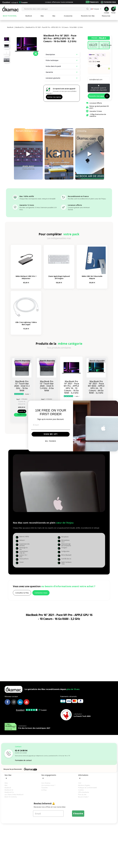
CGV (79, 783)
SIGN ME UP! (51, 434)
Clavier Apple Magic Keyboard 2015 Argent (59, 277)
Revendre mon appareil (97, 96)
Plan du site (82, 794)
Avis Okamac (45, 783)
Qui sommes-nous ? (48, 785)
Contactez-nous (110, 2)
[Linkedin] (20, 702)
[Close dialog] (115, 403)
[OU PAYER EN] (98, 71)
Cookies (81, 790)
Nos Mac (8, 775)
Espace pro (92, 2)
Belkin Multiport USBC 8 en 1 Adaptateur (26, 277)
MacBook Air (9, 790)
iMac (6, 783)
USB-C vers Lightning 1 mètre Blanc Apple (26, 323)
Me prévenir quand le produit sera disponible (99, 89)
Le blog (43, 790)
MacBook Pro (9, 792)
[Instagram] (14, 702)
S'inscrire (78, 813)
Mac (6, 785)
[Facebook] (7, 702)
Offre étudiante (83, 792)
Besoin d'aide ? (83, 797)
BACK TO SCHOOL (11, 797)
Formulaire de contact (23, 760)
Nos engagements (48, 775)
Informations (83, 775)
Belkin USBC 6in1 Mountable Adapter (92, 277)
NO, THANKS (50, 441)
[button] (22, 592)
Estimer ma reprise (54, 97)
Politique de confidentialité (86, 788)
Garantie (44, 788)
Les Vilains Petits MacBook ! (12, 794)
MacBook (8, 788)
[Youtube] (26, 702)
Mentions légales (84, 785)
